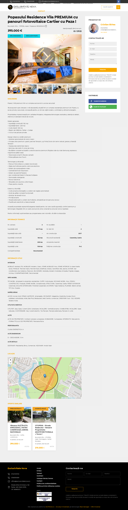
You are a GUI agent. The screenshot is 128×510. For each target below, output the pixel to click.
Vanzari (39, 473)
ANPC (39, 490)
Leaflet (63, 398)
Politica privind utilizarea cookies (48, 486)
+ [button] (10, 360)
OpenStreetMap (71, 398)
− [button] (10, 363)
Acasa (39, 468)
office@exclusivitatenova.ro (20, 481)
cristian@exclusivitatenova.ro (109, 29)
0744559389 (30, 1)
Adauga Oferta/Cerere (45, 478)
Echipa (39, 470)
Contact (41, 11)
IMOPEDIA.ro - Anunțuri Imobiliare (57, 507)
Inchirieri (40, 476)
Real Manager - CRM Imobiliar (90, 507)
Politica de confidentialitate (46, 483)
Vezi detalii (104, 32)
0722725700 (16, 1)
